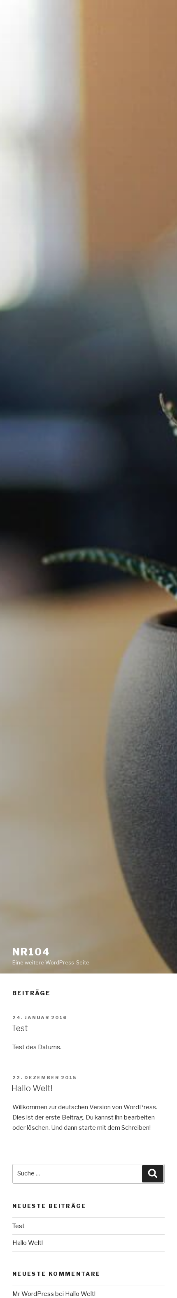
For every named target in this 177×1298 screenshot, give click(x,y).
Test (20, 1028)
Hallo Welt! (32, 1088)
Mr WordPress (33, 1294)
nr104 (31, 952)
